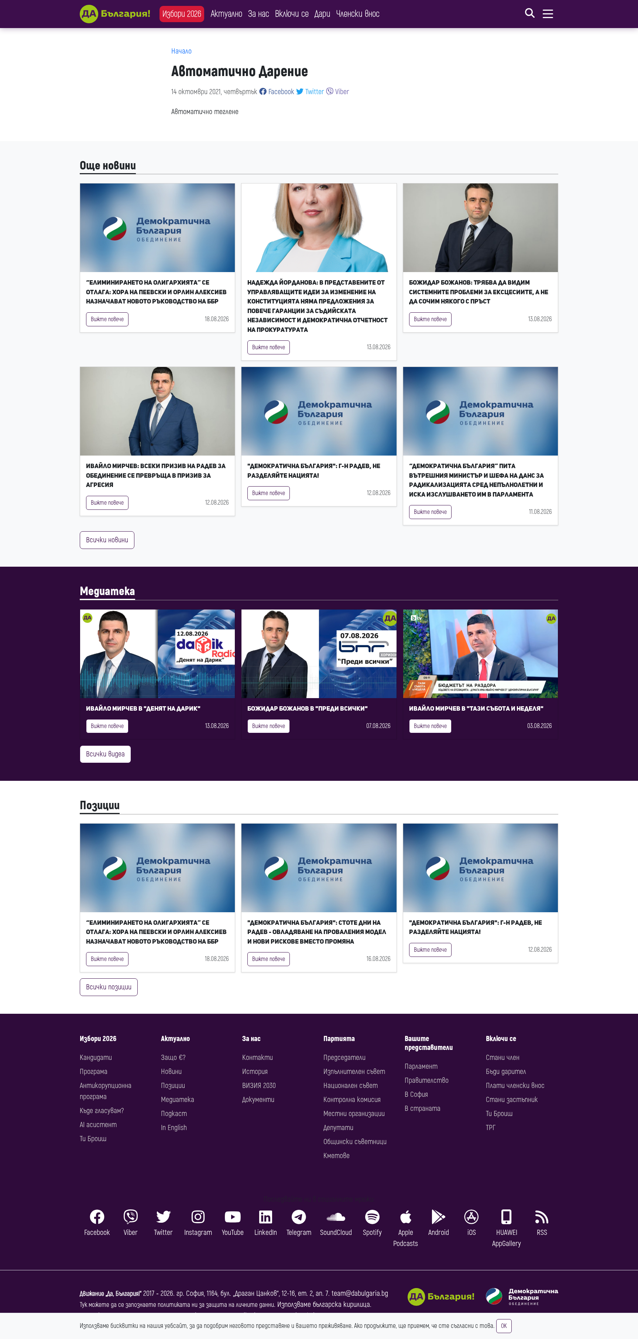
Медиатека (107, 591)
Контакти (257, 1057)
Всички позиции (108, 987)
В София (416, 1094)
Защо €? (173, 1057)
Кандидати (96, 1057)
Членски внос (358, 13)
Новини (171, 1071)
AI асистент (98, 1124)
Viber (341, 91)
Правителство (427, 1080)
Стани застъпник (512, 1099)
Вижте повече (107, 319)
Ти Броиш (93, 1138)
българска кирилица (341, 1304)
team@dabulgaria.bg (360, 1293)
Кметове (336, 1155)
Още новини (108, 165)
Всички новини (107, 540)
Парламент (421, 1066)
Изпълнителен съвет (354, 1071)
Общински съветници (355, 1141)
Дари (322, 13)
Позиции (100, 805)
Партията (339, 1038)
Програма (93, 1071)
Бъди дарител (506, 1071)
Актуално (226, 13)
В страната (422, 1108)
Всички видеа (105, 754)
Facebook (280, 91)
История (255, 1071)
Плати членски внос (515, 1085)
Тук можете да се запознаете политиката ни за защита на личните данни (177, 1305)
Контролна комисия (352, 1099)
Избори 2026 (181, 13)
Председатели (344, 1057)
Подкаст (174, 1113)
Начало (181, 51)
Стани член (502, 1057)
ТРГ (490, 1127)
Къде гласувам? (102, 1110)
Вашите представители (429, 1043)
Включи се (292, 13)
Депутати (338, 1127)
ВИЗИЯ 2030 (259, 1085)
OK (504, 1326)
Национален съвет (350, 1085)
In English (174, 1127)
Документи (258, 1099)
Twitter (313, 91)
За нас (258, 13)
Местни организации (354, 1113)
